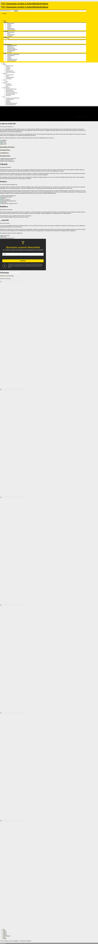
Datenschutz (41, 940)
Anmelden (23, 260)
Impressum (34, 940)
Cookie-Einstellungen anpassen (52, 940)
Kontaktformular (5, 156)
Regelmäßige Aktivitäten (7, 147)
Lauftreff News (4, 153)
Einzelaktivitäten (5, 150)
